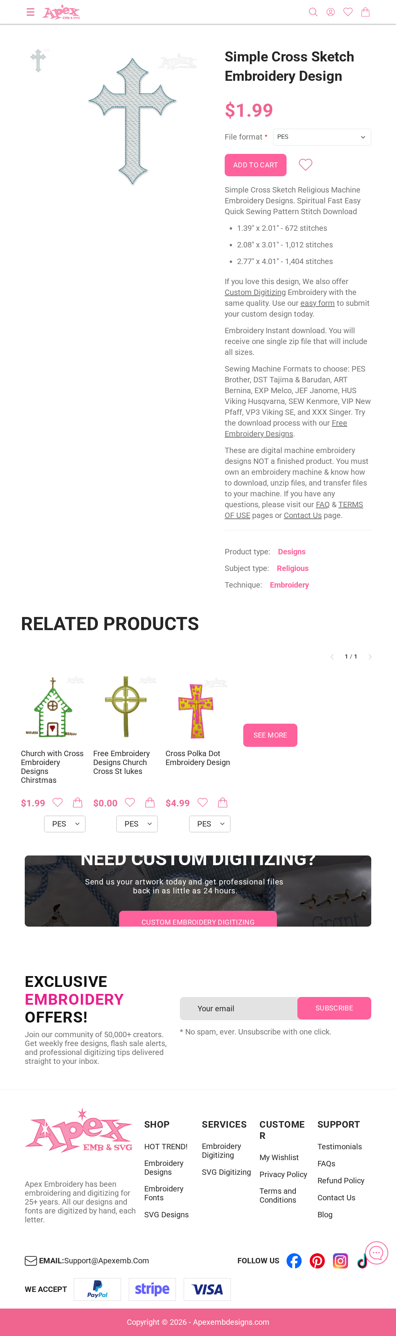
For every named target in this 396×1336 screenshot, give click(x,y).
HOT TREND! (166, 1146)
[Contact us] (376, 1252)
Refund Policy (340, 1180)
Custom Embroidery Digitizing (198, 922)
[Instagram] (340, 1261)
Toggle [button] (30, 12)
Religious (293, 568)
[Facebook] (294, 1261)
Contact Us (303, 515)
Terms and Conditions (277, 1196)
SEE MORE (270, 735)
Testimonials (339, 1146)
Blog (325, 1214)
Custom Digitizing (255, 292)
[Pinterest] (317, 1261)
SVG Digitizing (226, 1172)
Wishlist (348, 12)
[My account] (330, 12)
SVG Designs (166, 1214)
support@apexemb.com (106, 1260)
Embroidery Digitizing (221, 1151)
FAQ (323, 504)
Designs (292, 551)
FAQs (326, 1163)
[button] (132, 120)
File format (244, 137)
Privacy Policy (283, 1174)
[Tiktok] (363, 1261)
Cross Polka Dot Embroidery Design (198, 758)
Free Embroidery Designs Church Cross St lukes (121, 762)
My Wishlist (279, 1157)
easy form (317, 303)
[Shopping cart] (365, 12)
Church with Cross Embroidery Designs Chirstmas (52, 767)
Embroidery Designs (163, 1168)
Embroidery (289, 585)
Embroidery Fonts (163, 1193)
